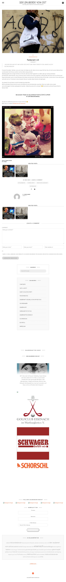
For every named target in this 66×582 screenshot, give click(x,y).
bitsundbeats (21, 182)
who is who (37, 556)
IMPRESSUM (22, 326)
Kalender (15, 552)
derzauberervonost (17, 546)
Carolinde (27, 194)
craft (48, 543)
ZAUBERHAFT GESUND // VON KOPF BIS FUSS (30, 299)
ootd (55, 552)
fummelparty (31, 182)
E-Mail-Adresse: (33, 522)
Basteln (32, 543)
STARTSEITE (23, 284)
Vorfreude (20, 554)
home (10, 552)
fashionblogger (14, 549)
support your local (12, 554)
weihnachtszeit (26, 557)
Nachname (33, 516)
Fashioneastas (21, 549)
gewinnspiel (56, 549)
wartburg (25, 554)
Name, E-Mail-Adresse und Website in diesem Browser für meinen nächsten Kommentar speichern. (33, 254)
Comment (5, 227)
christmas (41, 543)
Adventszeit (25, 543)
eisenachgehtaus (57, 546)
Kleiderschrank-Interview (19, 103)
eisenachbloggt (48, 546)
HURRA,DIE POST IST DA (25, 311)
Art (29, 543)
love (45, 552)
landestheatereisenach (39, 552)
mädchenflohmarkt (42, 182)
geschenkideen (48, 549)
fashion (8, 549)
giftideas (7, 552)
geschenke (33, 549)
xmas (41, 557)
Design (24, 546)
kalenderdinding (22, 552)
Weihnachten (31, 554)
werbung (32, 557)
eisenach (39, 546)
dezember (29, 546)
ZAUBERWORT (23, 307)
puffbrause (33, 186)
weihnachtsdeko (41, 554)
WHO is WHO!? (23, 288)
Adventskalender (16, 543)
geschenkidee (40, 549)
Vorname (33, 510)
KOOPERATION (23, 318)
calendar (36, 543)
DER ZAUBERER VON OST (33, 2)
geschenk (28, 549)
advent (8, 543)
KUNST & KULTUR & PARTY (26, 292)
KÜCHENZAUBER (23, 303)
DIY (33, 546)
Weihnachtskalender (51, 554)
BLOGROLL (22, 322)
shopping (58, 552)
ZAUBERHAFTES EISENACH (26, 315)
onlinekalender (50, 552)
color (45, 543)
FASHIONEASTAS (33, 57)
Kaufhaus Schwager (30, 552)
